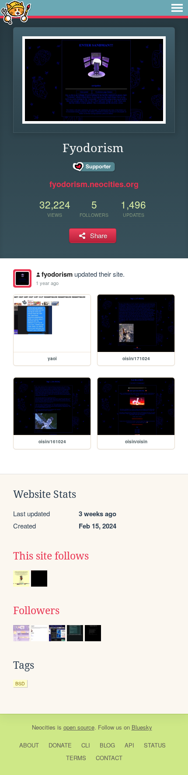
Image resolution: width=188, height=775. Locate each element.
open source (78, 727)
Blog (107, 745)
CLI (85, 745)
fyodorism (57, 274)
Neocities (44, 727)
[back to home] (16, 12)
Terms (76, 758)
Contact (109, 758)
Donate (60, 745)
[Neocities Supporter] (94, 167)
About (29, 745)
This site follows (51, 556)
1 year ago (47, 282)
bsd (20, 683)
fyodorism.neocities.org (94, 184)
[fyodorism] (22, 278)
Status (155, 745)
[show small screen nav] (177, 8)
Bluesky (142, 727)
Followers (36, 610)
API (129, 745)
